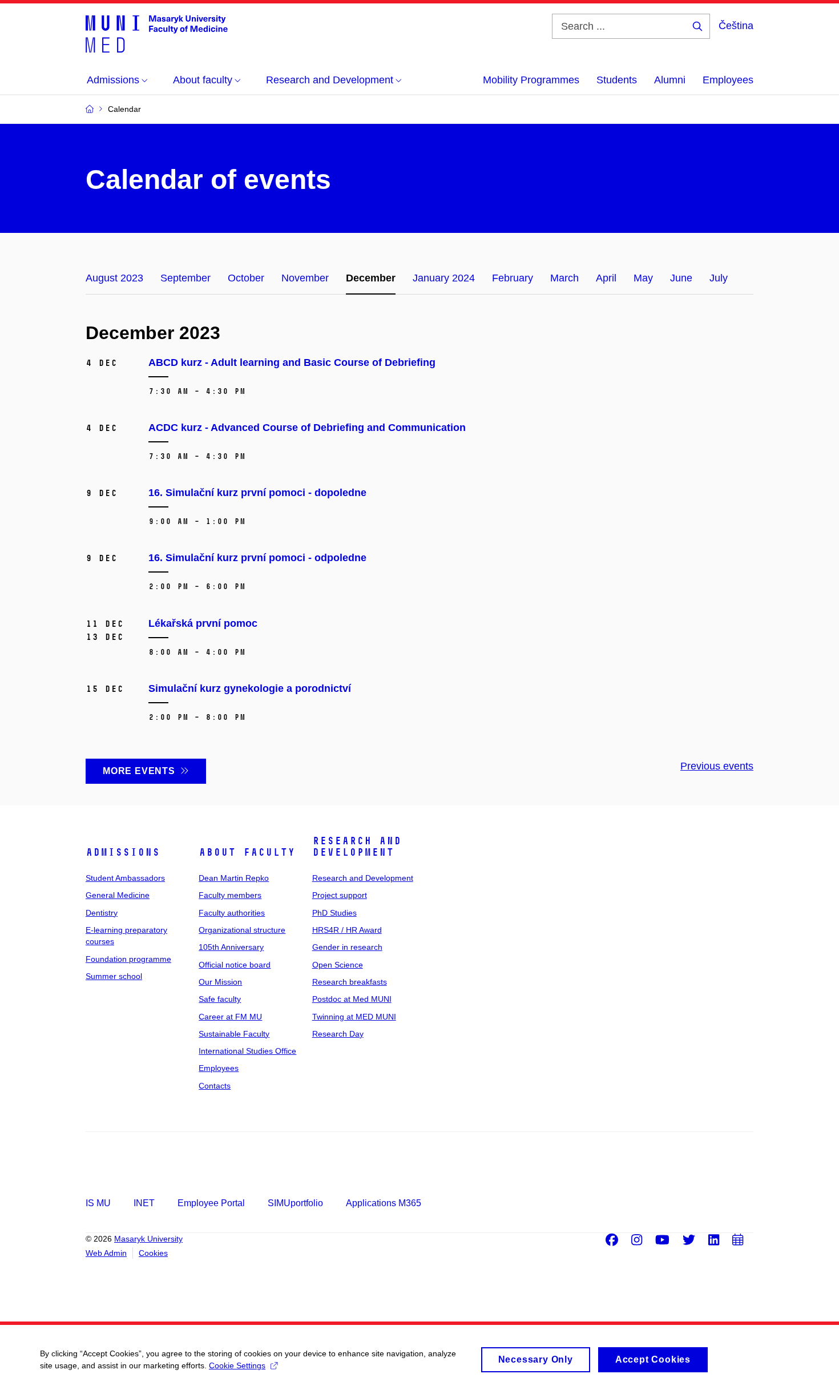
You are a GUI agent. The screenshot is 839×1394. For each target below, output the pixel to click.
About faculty (247, 852)
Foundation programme (128, 959)
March (564, 278)
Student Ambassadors (125, 878)
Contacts (215, 1085)
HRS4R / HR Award (347, 929)
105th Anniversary (231, 947)
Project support (339, 895)
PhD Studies (334, 912)
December (371, 278)
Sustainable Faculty (234, 1033)
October (246, 278)
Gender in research (347, 947)
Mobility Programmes (531, 80)
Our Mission (220, 981)
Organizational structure (242, 929)
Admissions (123, 852)
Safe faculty (220, 999)
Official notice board (235, 964)
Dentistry (102, 912)
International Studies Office (247, 1050)
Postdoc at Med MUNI (352, 999)
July (718, 278)
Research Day (338, 1033)
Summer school (114, 976)
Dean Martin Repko (234, 878)
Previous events (716, 766)
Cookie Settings (237, 1365)
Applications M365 (383, 1203)
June (681, 278)
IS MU (98, 1203)
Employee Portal (211, 1203)
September (185, 278)
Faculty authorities (232, 912)
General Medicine (118, 895)
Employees (728, 80)
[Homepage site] (157, 33)
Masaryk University (148, 1238)
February (512, 278)
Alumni (669, 80)
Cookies (153, 1253)
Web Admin (106, 1253)
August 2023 (114, 278)
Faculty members (230, 895)
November (305, 278)
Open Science (337, 964)
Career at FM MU (230, 1016)
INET (144, 1203)
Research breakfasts (349, 981)
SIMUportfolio (295, 1203)
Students (616, 80)
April (606, 278)
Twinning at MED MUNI (354, 1016)
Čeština (736, 25)
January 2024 (444, 278)
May (643, 278)
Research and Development (356, 847)
